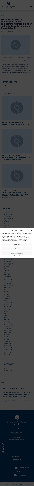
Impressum (23, 255)
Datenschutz (11, 255)
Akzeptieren (17, 244)
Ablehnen (17, 248)
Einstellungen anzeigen (17, 253)
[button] (31, 230)
